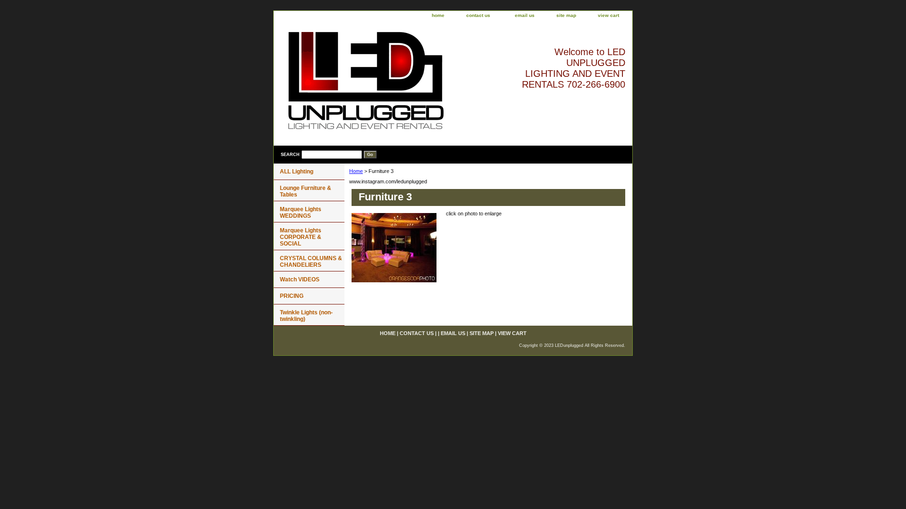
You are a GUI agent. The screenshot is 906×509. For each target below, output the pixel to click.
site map (566, 15)
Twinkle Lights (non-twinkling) (306, 315)
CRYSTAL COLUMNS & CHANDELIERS (311, 261)
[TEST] (392, 83)
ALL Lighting (296, 171)
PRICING (291, 296)
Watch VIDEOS (299, 279)
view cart (608, 15)
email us (525, 15)
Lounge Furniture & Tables (305, 191)
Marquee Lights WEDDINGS (300, 212)
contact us (478, 15)
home (438, 15)
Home (356, 171)
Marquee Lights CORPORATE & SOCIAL (300, 237)
